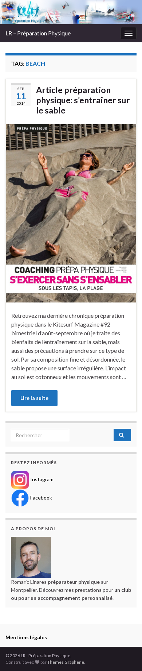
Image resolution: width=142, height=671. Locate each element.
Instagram (41, 479)
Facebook (40, 497)
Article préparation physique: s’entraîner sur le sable (83, 100)
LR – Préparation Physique (38, 33)
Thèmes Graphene (65, 662)
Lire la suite (34, 398)
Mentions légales (26, 637)
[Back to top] (126, 654)
